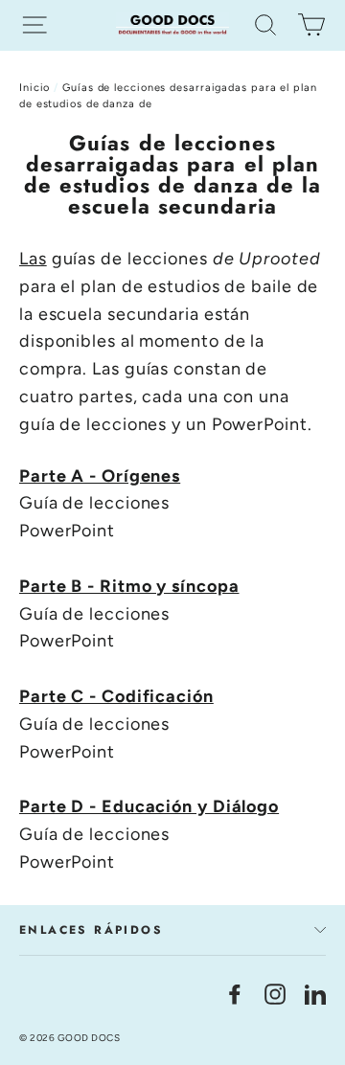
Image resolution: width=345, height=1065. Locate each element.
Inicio (34, 87)
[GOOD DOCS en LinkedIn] (315, 994)
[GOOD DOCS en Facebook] (234, 994)
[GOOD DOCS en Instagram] (275, 994)
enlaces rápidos (91, 930)
